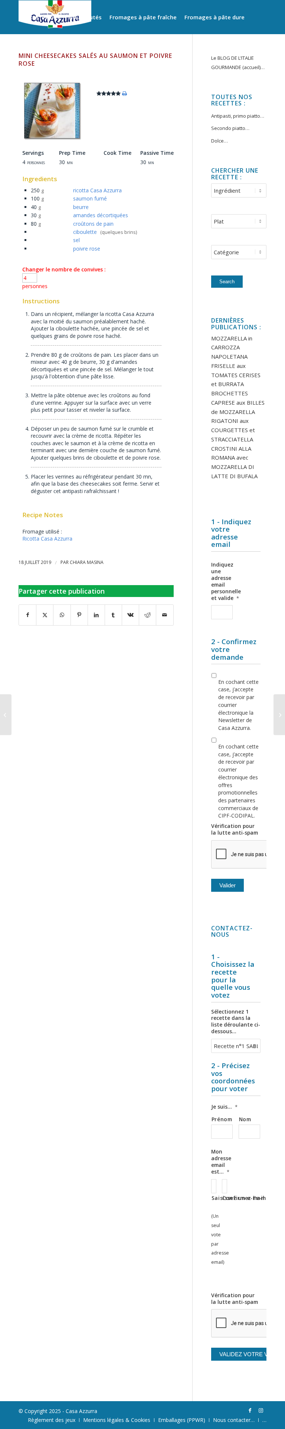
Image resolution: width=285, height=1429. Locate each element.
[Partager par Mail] (164, 615)
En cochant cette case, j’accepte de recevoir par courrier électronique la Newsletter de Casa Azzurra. (238, 704)
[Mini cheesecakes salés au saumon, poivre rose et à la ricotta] (52, 138)
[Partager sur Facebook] (27, 615)
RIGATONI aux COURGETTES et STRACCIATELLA (233, 430)
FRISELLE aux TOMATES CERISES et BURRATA (236, 375)
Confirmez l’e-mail (224, 1197)
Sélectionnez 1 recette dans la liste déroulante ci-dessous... (235, 1021)
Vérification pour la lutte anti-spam (234, 829)
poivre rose (86, 248)
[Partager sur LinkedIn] (96, 615)
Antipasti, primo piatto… (237, 115)
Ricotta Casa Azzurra (47, 538)
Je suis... (224, 1106)
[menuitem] (42, 17)
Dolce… (219, 140)
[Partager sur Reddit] (147, 615)
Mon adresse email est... (221, 1161)
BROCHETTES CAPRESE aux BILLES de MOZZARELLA (238, 402)
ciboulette (85, 231)
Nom (245, 1119)
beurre (81, 207)
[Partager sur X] (44, 615)
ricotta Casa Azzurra (97, 190)
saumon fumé (90, 198)
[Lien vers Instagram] (260, 1410)
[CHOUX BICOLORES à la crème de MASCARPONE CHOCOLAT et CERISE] (6, 714)
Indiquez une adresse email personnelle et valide (226, 581)
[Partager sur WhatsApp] (61, 615)
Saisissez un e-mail (214, 1197)
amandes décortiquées (100, 215)
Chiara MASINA (87, 562)
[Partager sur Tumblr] (113, 615)
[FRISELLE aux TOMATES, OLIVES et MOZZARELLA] (279, 714)
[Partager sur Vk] (130, 615)
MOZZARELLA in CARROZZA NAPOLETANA (231, 347)
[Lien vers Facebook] (249, 1410)
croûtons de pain (93, 223)
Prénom (222, 1119)
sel (76, 240)
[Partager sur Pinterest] (79, 615)
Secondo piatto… (230, 128)
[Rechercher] (121, 50)
